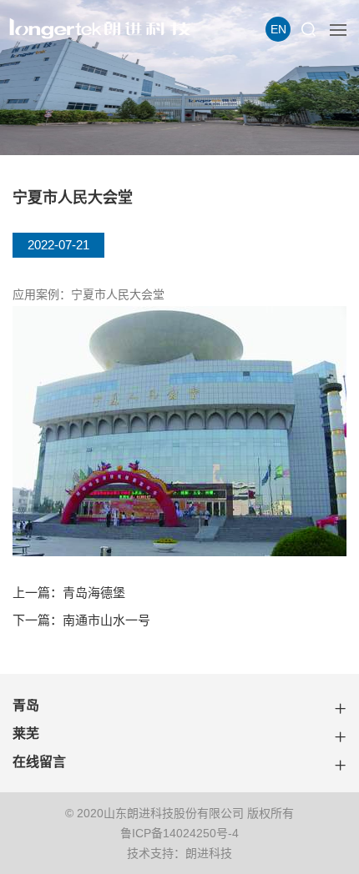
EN (278, 29)
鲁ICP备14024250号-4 (179, 833)
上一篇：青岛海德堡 (69, 592)
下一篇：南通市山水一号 (81, 620)
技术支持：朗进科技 (179, 853)
